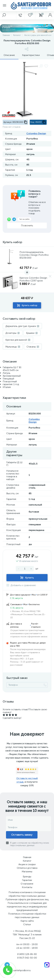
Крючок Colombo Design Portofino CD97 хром (33, 279)
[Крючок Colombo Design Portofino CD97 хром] (10, 282)
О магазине (27, 883)
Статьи (27, 924)
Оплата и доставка (27, 867)
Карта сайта (27, 920)
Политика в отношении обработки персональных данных (27, 915)
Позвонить (27, 225)
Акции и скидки (27, 864)
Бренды (27, 876)
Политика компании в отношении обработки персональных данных (27, 894)
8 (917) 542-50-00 (27, 957)
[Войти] (50, 15)
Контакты (27, 887)
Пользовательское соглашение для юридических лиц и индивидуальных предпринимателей (27, 907)
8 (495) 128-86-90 (27, 954)
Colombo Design (36, 133)
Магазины (27, 871)
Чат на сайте (24, 219)
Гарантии (27, 880)
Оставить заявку (21, 834)
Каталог (27, 860)
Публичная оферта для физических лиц (27, 899)
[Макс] (47, 964)
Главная (27, 857)
